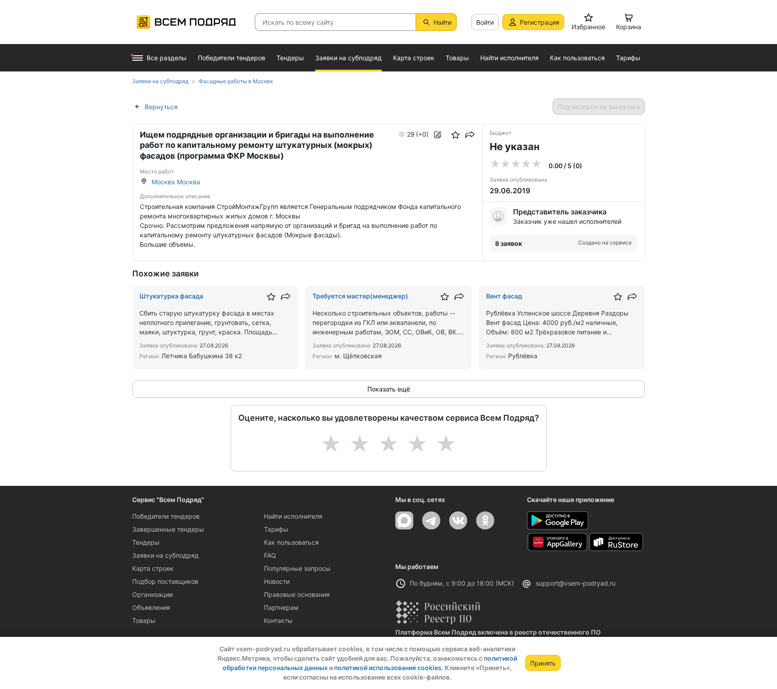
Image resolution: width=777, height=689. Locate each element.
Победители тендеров (166, 516)
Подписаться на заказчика (599, 107)
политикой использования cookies (388, 667)
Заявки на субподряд (165, 555)
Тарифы (276, 529)
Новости (277, 581)
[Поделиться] (469, 134)
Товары (144, 620)
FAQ (270, 555)
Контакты (278, 620)
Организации (152, 594)
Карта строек (153, 568)
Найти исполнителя (293, 516)
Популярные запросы (297, 568)
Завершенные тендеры (168, 529)
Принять (543, 663)
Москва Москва (176, 182)
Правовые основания (297, 594)
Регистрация (539, 22)
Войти (485, 22)
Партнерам (281, 607)
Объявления (151, 607)
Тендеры (146, 542)
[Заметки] (437, 134)
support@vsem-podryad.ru (576, 583)
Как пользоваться (291, 542)
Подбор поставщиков (165, 581)
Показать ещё (388, 389)
